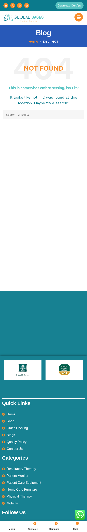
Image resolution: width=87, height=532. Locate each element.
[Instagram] (19, 5)
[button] (69, 5)
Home (33, 41)
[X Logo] (12, 5)
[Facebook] (5, 5)
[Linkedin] (26, 5)
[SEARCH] (79, 114)
